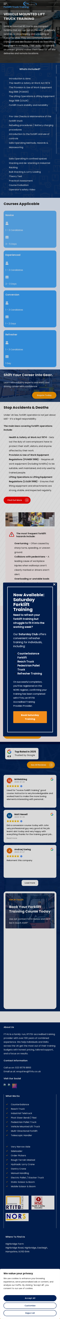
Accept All (30, 1298)
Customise (30, 1305)
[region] (30, 1294)
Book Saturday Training (30, 717)
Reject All (30, 1313)
